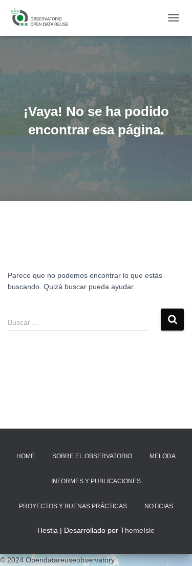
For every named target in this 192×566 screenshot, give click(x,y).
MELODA (163, 456)
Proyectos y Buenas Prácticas (73, 506)
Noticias (158, 506)
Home (25, 456)
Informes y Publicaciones (96, 481)
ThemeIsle (137, 530)
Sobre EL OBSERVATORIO (92, 456)
